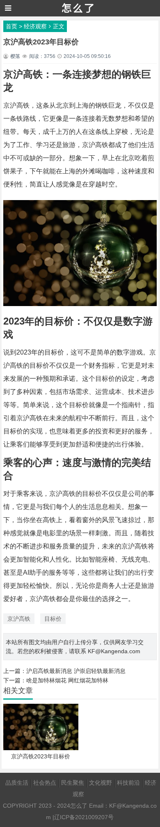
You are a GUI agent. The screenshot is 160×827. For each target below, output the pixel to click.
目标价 (53, 618)
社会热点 (44, 782)
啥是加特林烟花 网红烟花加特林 (67, 680)
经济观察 (35, 26)
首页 (11, 26)
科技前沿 (128, 782)
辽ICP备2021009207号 (84, 817)
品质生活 (16, 782)
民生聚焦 (72, 782)
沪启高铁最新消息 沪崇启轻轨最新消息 (76, 671)
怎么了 (78, 805)
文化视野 (100, 782)
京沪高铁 (18, 618)
